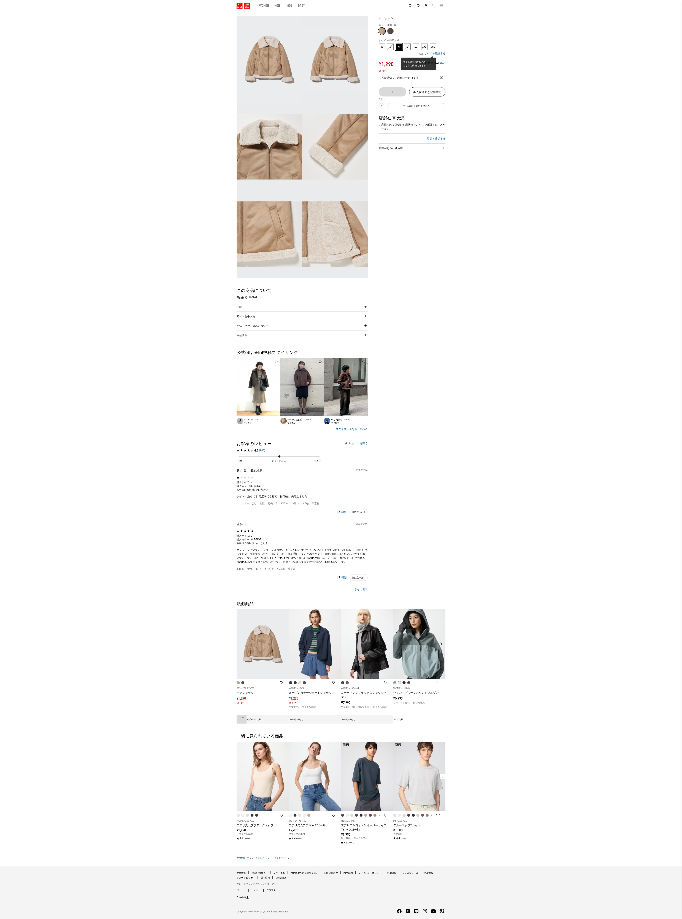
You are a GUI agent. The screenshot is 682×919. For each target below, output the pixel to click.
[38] (390, 31)
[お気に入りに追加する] (276, 362)
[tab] (264, 6)
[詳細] (441, 78)
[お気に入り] (418, 6)
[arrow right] (364, 387)
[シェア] (381, 106)
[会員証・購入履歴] (426, 6)
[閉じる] (430, 64)
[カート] (434, 6)
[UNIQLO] (243, 6)
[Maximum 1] (401, 91)
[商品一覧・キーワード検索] (441, 6)
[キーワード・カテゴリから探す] (410, 6)
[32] (382, 31)
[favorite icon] (281, 815)
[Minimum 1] (383, 91)
